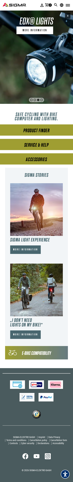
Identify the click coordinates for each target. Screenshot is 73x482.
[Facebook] (25, 458)
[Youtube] (37, 457)
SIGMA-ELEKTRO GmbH (24, 437)
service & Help (36, 145)
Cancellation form (58, 440)
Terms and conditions (16, 440)
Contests (14, 443)
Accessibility (58, 443)
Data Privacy (54, 437)
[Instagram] (48, 458)
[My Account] (42, 5)
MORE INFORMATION (25, 249)
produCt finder (36, 130)
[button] (67, 16)
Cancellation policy (38, 440)
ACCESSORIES (36, 159)
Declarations (43, 443)
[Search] (56, 5)
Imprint (41, 437)
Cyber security (27, 443)
